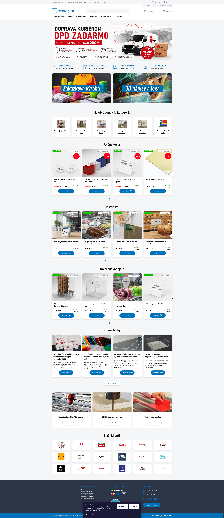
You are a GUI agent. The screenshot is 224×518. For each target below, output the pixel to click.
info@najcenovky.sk (152, 490)
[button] (55, 42)
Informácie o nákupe (94, 2)
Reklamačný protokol (87, 491)
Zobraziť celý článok (66, 372)
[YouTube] (156, 498)
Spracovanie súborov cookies (89, 500)
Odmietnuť (122, 506)
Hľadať (126, 11)
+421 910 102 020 (151, 494)
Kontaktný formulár (151, 505)
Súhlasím (134, 506)
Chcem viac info (71, 423)
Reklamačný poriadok (87, 493)
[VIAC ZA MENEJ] (66, 226)
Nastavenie (89, 515)
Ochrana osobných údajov (88, 498)
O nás (104, 2)
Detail (66, 191)
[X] (148, 498)
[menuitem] (59, 17)
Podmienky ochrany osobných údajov (76, 2)
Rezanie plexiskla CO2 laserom (71, 417)
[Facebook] (144, 498)
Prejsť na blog (112, 383)
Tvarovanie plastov (153, 417)
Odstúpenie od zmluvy (87, 496)
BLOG (83, 490)
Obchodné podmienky (58, 2)
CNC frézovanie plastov (112, 417)
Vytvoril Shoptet (154, 515)
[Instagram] (151, 498)
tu (99, 511)
